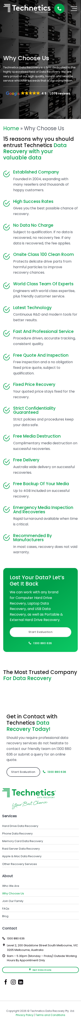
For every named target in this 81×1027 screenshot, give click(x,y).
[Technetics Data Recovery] (27, 9)
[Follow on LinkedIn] (20, 982)
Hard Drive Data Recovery (20, 826)
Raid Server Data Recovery (21, 848)
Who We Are (10, 886)
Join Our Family (12, 901)
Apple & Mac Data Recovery (21, 856)
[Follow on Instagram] (13, 982)
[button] (74, 9)
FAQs (5, 908)
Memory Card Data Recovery (22, 841)
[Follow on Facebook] (5, 982)
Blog (5, 916)
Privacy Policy (24, 1015)
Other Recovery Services (19, 864)
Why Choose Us (13, 893)
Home (11, 128)
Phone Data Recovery (17, 833)
